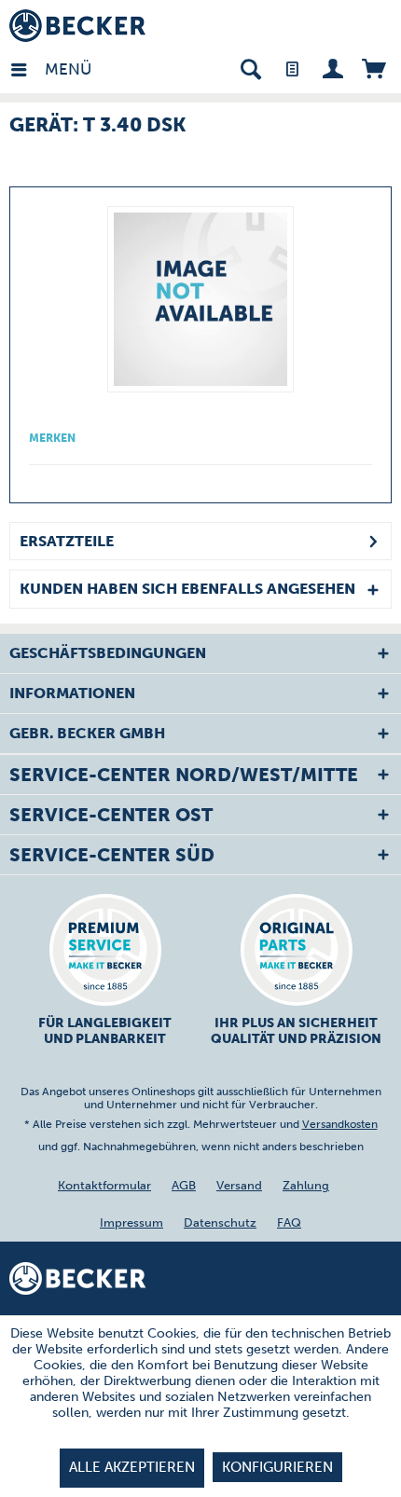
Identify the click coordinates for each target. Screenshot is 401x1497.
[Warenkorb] (373, 67)
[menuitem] (27, 67)
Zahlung (306, 1185)
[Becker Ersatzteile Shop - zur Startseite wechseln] (77, 25)
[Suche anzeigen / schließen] (250, 67)
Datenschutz (220, 1222)
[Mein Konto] (332, 67)
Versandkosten (340, 1124)
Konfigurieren (277, 1467)
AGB (184, 1185)
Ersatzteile (67, 541)
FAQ (289, 1222)
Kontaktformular (104, 1185)
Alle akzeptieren (132, 1467)
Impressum (131, 1222)
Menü (49, 69)
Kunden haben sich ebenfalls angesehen (187, 588)
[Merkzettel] (291, 67)
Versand (239, 1185)
